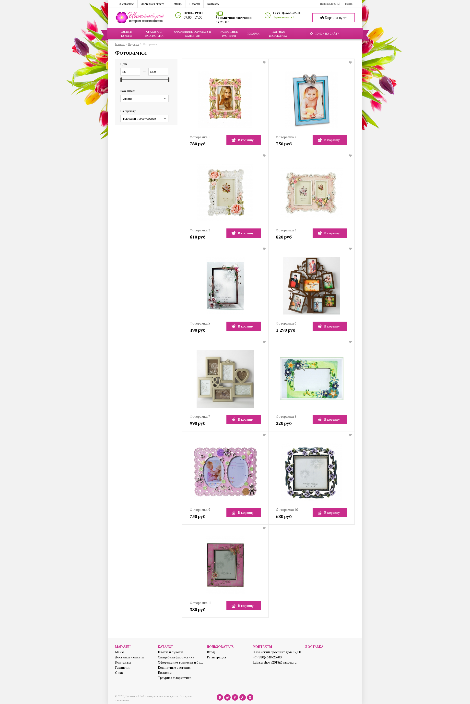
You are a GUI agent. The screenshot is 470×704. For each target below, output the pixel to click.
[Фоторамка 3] (225, 194)
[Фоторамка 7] (225, 381)
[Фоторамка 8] (311, 381)
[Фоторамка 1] (225, 101)
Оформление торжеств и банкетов (180, 662)
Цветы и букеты (170, 652)
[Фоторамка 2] (311, 101)
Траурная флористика (174, 677)
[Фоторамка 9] (225, 474)
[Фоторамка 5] (225, 287)
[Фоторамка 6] (311, 287)
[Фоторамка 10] (311, 474)
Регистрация (216, 657)
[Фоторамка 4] (311, 194)
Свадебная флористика (176, 657)
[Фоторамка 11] (225, 567)
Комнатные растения (174, 667)
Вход (211, 652)
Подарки (165, 672)
